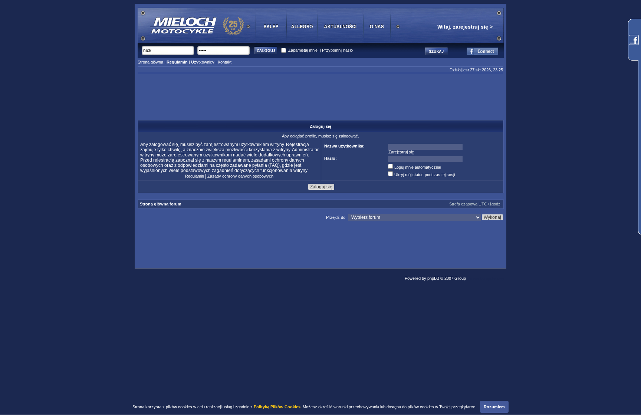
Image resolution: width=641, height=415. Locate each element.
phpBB (433, 278)
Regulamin (194, 176)
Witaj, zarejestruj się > (465, 27)
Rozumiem (494, 407)
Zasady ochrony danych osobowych (240, 176)
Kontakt (224, 62)
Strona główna (150, 62)
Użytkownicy (202, 62)
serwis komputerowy (485, 278)
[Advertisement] (320, 99)
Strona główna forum (160, 204)
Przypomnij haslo (337, 50)
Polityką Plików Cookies (277, 407)
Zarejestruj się (401, 152)
